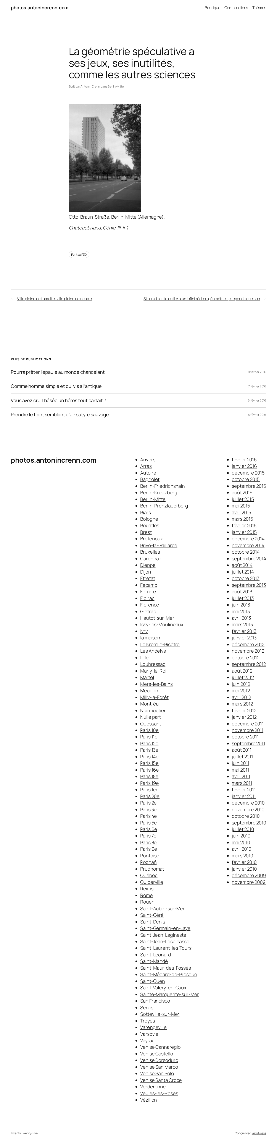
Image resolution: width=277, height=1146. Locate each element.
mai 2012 (241, 690)
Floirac (147, 598)
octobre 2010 (246, 816)
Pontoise (149, 855)
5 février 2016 (257, 415)
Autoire (148, 473)
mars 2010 (242, 855)
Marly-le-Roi (153, 671)
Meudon (149, 690)
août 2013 (242, 591)
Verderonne (153, 1086)
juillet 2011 (242, 756)
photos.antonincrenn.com (40, 7)
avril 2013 (241, 618)
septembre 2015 (249, 486)
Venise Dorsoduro (159, 1060)
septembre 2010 (249, 822)
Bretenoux (151, 538)
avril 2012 (241, 697)
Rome (146, 895)
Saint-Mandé (154, 961)
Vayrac (147, 1040)
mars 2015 (242, 519)
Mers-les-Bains (156, 684)
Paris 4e (148, 816)
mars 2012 (242, 704)
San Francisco (155, 1001)
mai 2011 (240, 770)
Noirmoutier (153, 710)
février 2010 (244, 862)
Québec (148, 875)
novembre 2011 (247, 730)
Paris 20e (149, 796)
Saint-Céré (152, 915)
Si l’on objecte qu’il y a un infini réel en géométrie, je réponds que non (201, 298)
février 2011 (244, 789)
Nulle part (150, 717)
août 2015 (242, 492)
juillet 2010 (243, 829)
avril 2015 (241, 512)
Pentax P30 (79, 254)
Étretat (147, 578)
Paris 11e (149, 736)
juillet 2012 (243, 677)
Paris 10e (149, 730)
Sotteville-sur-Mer (159, 1014)
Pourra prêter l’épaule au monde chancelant (58, 372)
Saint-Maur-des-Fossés (165, 968)
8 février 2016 (257, 372)
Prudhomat (152, 869)
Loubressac (152, 664)
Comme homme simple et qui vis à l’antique (56, 386)
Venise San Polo (157, 1073)
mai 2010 (241, 842)
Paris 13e (149, 750)
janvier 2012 (244, 717)
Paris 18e (149, 776)
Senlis (146, 1007)
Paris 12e (149, 743)
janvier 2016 (244, 466)
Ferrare (148, 591)
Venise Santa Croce (161, 1080)
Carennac (150, 558)
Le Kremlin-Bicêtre (160, 644)
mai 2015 (241, 505)
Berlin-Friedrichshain (162, 486)
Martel (147, 677)
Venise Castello (156, 1053)
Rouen (147, 902)
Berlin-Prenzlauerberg (164, 505)
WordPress (259, 1133)
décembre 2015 (248, 473)
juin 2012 (241, 684)
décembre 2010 (248, 803)
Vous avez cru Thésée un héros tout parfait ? (58, 400)
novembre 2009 (249, 882)
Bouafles (149, 525)
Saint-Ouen (152, 981)
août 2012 (242, 671)
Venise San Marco (159, 1067)
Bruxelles (150, 552)
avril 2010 (241, 849)
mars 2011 (242, 783)
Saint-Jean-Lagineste (163, 935)
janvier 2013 (244, 637)
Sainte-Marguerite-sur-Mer (169, 994)
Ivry (144, 631)
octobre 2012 (245, 657)
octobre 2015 (246, 479)
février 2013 (244, 631)
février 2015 (244, 525)
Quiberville (151, 882)
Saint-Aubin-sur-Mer (162, 908)
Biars (145, 512)
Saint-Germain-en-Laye (165, 928)
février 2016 (244, 459)
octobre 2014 (246, 552)
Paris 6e (148, 829)
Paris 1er (149, 789)
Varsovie (149, 1034)
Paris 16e (149, 770)
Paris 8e (148, 842)
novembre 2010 (248, 809)
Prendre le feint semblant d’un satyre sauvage (60, 414)
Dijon (145, 572)
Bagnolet (149, 479)
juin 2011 (240, 763)
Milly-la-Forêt (154, 697)
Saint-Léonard (155, 954)
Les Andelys (153, 651)
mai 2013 (241, 611)
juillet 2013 (243, 598)
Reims (146, 888)
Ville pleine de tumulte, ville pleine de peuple (54, 298)
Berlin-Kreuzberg (158, 492)
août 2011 (241, 750)
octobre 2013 (245, 578)
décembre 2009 (249, 875)
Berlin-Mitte (116, 86)
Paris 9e (148, 849)
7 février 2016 (257, 386)
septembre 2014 (249, 558)
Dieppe (147, 565)
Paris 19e (149, 783)
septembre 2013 (249, 585)
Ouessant (150, 723)
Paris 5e (148, 822)
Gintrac (148, 611)
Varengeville (153, 1027)
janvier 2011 (244, 796)
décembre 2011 (248, 723)
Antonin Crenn (90, 86)
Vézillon (148, 1100)
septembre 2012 (249, 664)
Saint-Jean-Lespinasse (164, 941)
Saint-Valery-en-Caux (163, 987)
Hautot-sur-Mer (157, 618)
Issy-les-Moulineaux (161, 624)
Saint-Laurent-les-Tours (166, 948)
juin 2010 (241, 835)
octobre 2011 (245, 736)
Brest (146, 532)
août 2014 (242, 565)
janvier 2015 (244, 532)
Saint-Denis (152, 921)
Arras (146, 466)
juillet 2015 (243, 499)
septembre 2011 (248, 743)
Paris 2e (148, 803)
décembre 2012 (248, 644)
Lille (144, 657)
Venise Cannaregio (160, 1047)
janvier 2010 (244, 869)
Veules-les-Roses (159, 1093)
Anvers (147, 459)
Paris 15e (149, 763)
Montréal (149, 704)
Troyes (147, 1021)
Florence (149, 604)
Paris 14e (149, 756)
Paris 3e (148, 809)
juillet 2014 (243, 572)
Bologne (149, 519)
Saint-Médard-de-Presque (168, 974)
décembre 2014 (248, 538)
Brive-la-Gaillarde (158, 545)
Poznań (148, 862)
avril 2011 (241, 776)
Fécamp (148, 585)
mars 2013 (242, 624)
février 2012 (244, 710)
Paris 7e (148, 835)
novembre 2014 (248, 545)
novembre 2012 (248, 651)
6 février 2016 (257, 400)
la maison (150, 637)
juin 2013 (241, 604)
